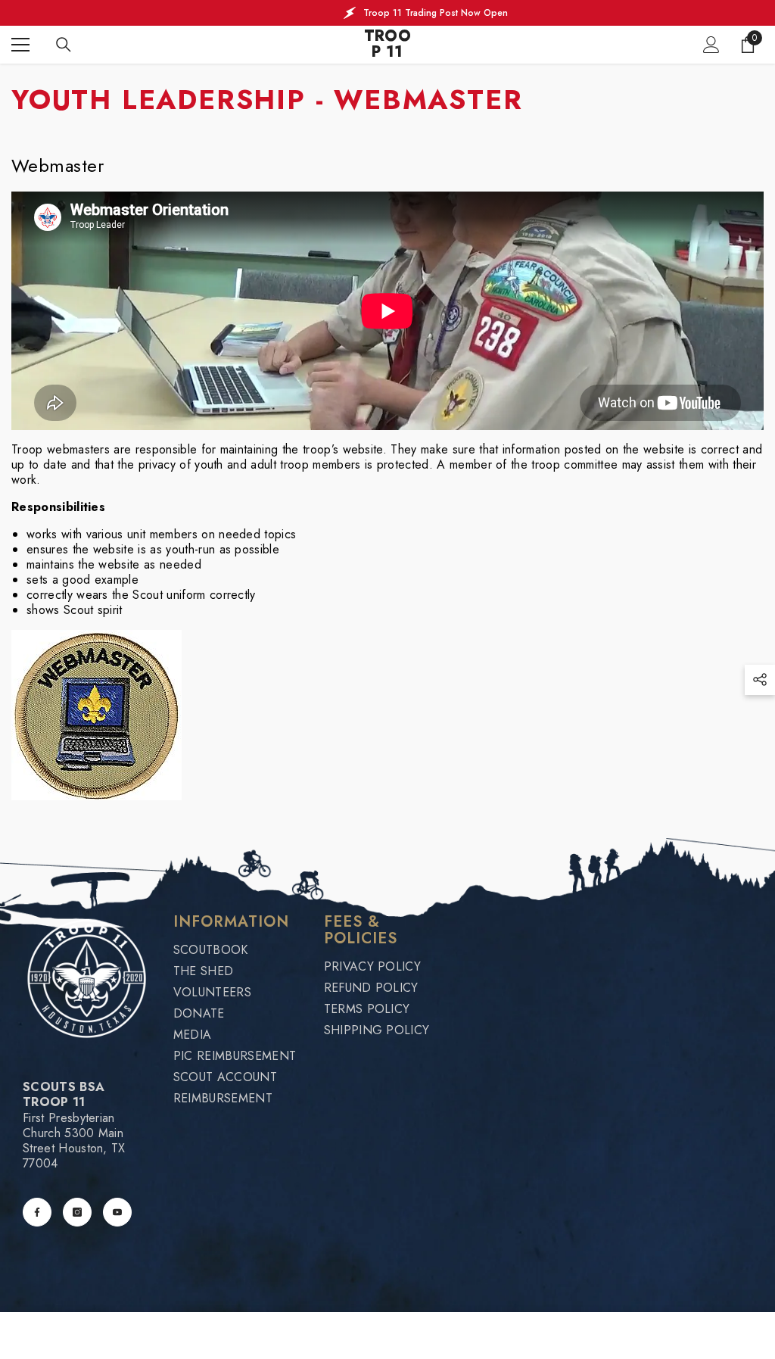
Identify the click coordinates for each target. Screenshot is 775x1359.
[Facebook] (37, 1212)
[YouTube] (117, 1212)
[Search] (63, 45)
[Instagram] (77, 1212)
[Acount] (711, 44)
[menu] (20, 45)
